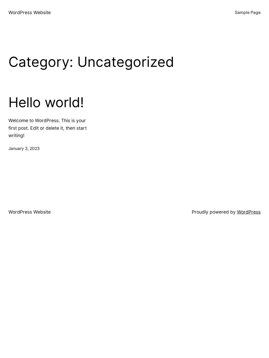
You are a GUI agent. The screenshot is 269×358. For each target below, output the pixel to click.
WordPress (249, 212)
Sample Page (248, 12)
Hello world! (46, 102)
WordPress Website (29, 12)
